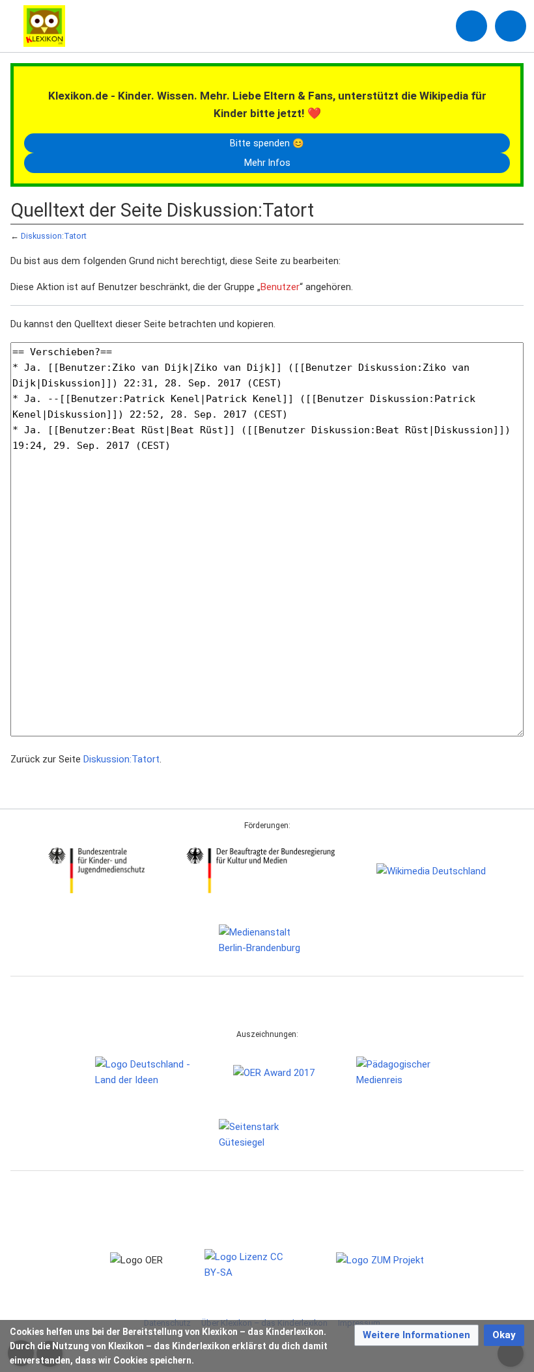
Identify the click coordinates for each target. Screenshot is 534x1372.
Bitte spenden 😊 (267, 143)
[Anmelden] (471, 26)
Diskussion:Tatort (54, 236)
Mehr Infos (267, 162)
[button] (416, 1335)
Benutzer (280, 287)
